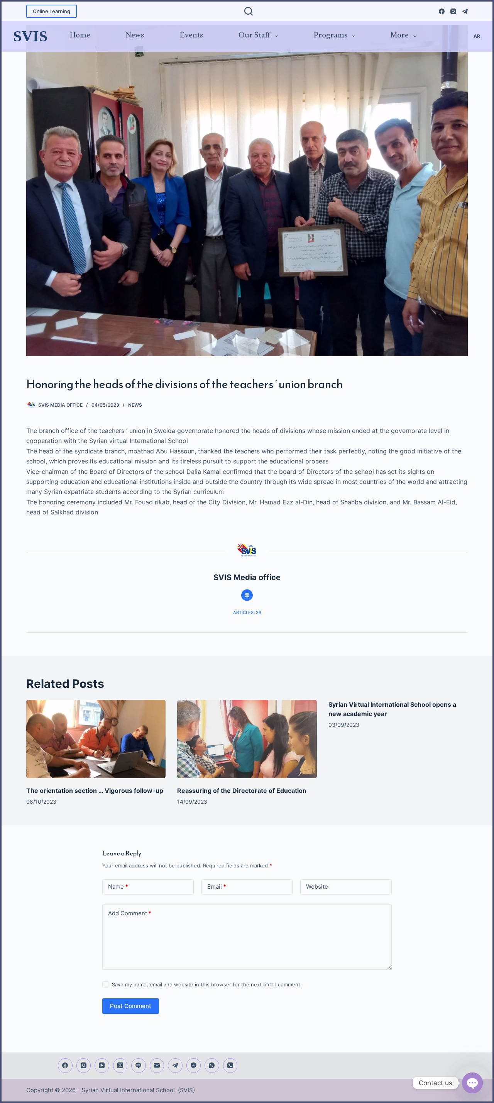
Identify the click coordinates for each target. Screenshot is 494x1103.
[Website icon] (247, 595)
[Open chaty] (472, 1082)
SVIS (30, 36)
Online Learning (51, 11)
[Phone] (230, 1065)
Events (191, 36)
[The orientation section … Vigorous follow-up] (96, 739)
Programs (330, 36)
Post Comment (130, 1006)
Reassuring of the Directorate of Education (241, 790)
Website (317, 886)
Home (80, 36)
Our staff (254, 36)
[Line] (138, 1065)
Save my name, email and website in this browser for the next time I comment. (207, 984)
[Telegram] (465, 11)
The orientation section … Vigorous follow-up (94, 790)
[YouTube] (102, 1065)
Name (118, 886)
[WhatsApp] (212, 1065)
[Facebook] (442, 11)
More (400, 36)
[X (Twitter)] (120, 1065)
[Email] (157, 1065)
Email (216, 886)
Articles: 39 (247, 612)
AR (477, 36)
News (135, 36)
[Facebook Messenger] (193, 1065)
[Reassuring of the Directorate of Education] (246, 739)
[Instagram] (453, 11)
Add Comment (129, 913)
